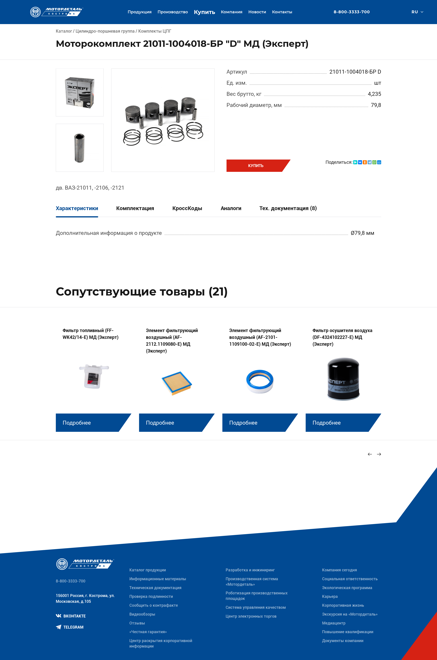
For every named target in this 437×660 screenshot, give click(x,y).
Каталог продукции (147, 570)
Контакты (282, 12)
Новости (257, 12)
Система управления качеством (256, 607)
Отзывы (137, 623)
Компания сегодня (339, 570)
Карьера (330, 596)
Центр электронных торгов (251, 616)
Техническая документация (155, 588)
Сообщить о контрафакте (153, 605)
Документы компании (342, 640)
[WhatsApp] (374, 162)
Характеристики (77, 208)
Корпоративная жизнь (343, 605)
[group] (93, 375)
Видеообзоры (142, 614)
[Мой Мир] (379, 162)
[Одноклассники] (365, 162)
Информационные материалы (157, 579)
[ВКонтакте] (360, 162)
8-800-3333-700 (352, 12)
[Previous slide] (370, 454)
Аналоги (231, 208)
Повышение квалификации (347, 632)
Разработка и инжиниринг (250, 570)
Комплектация (135, 208)
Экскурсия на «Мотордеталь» (350, 614)
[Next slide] (379, 454)
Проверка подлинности (151, 596)
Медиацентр (334, 623)
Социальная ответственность (350, 579)
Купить (204, 12)
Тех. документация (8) (288, 208)
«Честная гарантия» (148, 632)
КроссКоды (187, 208)
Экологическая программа (347, 588)
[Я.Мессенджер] (355, 162)
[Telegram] (370, 162)
